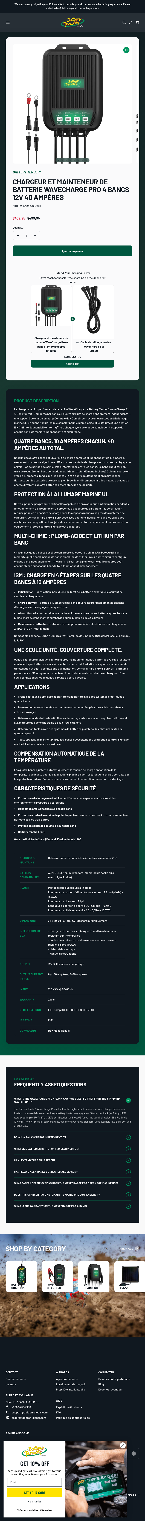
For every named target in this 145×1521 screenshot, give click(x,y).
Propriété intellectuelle (70, 1389)
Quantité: (18, 227)
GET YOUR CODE (34, 1492)
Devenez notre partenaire (114, 1379)
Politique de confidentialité (73, 1417)
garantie (11, 1384)
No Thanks (34, 1501)
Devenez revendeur (110, 1389)
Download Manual (59, 1030)
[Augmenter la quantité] (35, 235)
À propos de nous (67, 1379)
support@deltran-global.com (30, 1412)
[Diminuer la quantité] (18, 235)
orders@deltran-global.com (29, 1417)
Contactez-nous (16, 1379)
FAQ (58, 1412)
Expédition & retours (69, 1407)
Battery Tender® (27, 172)
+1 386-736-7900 (21, 1407)
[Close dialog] (123, 1445)
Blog (101, 1384)
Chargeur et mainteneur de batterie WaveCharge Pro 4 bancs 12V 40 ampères (51, 342)
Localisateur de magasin (71, 1384)
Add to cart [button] (72, 363)
